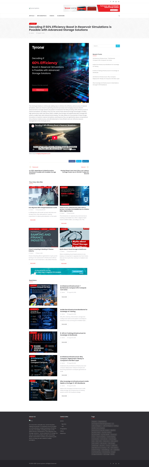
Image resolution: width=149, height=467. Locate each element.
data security (103, 443)
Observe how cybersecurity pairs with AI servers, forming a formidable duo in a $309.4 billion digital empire (74, 209)
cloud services (103, 439)
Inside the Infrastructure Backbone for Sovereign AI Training (73, 310)
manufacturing (105, 452)
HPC (63, 426)
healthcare (114, 445)
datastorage (95, 445)
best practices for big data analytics (100, 430)
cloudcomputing (111, 436)
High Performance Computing (99, 447)
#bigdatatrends (102, 421)
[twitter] (41, 196)
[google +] (44, 196)
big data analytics (106, 432)
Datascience (106, 441)
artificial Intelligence (97, 425)
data (93, 441)
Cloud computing (34, 229)
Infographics (41, 16)
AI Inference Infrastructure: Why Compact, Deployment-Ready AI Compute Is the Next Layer (72, 358)
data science (114, 441)
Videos (52, 16)
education (102, 445)
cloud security (95, 439)
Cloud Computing (101, 436)
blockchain (113, 434)
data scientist (95, 443)
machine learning (96, 452)
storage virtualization (97, 454)
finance (108, 445)
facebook (72, 161)
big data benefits (105, 434)
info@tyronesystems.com (43, 153)
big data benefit (96, 434)
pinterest (86, 161)
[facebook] (39, 196)
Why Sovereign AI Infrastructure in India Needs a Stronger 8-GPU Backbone (74, 382)
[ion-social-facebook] (110, 1)
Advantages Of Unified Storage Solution (101, 423)
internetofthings (105, 449)
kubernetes (116, 449)
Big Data (64, 424)
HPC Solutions (114, 447)
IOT (111, 449)
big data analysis (96, 432)
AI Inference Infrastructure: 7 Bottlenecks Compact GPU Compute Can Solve (73, 288)
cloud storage (112, 439)
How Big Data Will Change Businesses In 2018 (43, 207)
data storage (111, 443)
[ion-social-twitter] (113, 1)
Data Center (99, 441)
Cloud (93, 436)
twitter (79, 161)
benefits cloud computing (98, 428)
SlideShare (60, 16)
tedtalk (112, 454)
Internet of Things (96, 449)
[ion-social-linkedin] (119, 1)
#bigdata (94, 421)
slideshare (33, 187)
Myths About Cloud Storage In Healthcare (73, 249)
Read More (32, 220)
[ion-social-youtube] (116, 1)
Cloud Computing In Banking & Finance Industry (41, 250)
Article (31, 16)
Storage (48, 187)
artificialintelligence (107, 425)
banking (116, 425)
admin (32, 33)
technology (106, 454)
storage (113, 452)
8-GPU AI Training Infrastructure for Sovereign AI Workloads (73, 334)
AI (112, 423)
